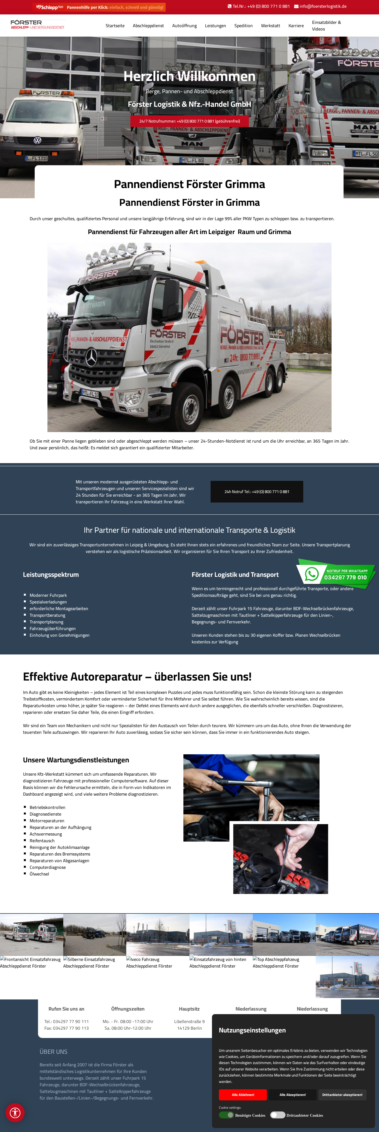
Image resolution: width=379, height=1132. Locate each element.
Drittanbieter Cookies (305, 1115)
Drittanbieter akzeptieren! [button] (342, 1095)
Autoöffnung (184, 25)
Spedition (243, 25)
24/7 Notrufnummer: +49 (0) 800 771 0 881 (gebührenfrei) (189, 121)
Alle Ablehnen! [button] (243, 1095)
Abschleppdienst (148, 25)
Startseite (115, 25)
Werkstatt (270, 25)
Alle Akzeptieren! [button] (293, 1095)
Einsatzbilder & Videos (326, 25)
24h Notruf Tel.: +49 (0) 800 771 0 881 (256, 492)
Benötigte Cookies (250, 1115)
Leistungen (215, 25)
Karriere (296, 25)
